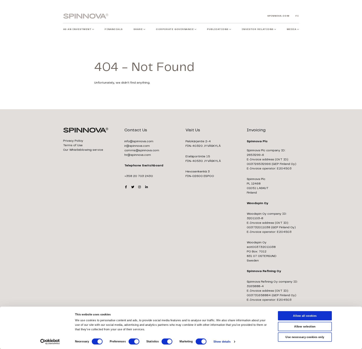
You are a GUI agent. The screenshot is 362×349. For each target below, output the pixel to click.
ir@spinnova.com (137, 146)
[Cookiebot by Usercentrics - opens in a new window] (50, 341)
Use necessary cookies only (304, 337)
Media (291, 29)
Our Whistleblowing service (83, 149)
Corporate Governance (175, 29)
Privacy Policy (73, 140)
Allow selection (305, 326)
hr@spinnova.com (137, 155)
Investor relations (258, 29)
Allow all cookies (305, 315)
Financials (114, 29)
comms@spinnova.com (141, 150)
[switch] (134, 341)
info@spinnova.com (138, 141)
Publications (217, 29)
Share (138, 29)
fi (297, 16)
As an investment (77, 29)
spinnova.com (278, 16)
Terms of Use (73, 145)
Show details (222, 341)
